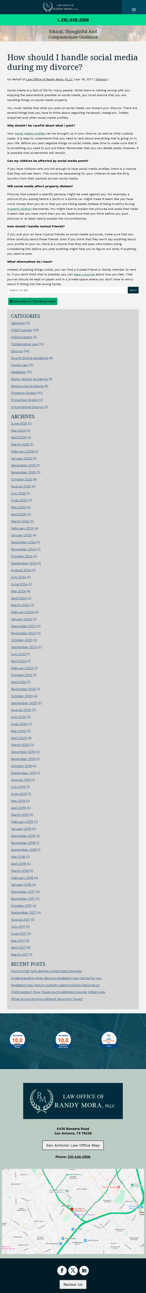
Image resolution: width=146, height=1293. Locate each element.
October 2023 (22, 640)
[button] (142, 1265)
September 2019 (23, 773)
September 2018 (23, 850)
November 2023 (23, 633)
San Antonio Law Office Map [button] (73, 1145)
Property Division (24, 393)
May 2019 (18, 801)
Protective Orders (24, 400)
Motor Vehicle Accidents (29, 379)
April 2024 (19, 598)
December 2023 (23, 626)
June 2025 (19, 500)
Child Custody (21, 330)
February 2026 (22, 451)
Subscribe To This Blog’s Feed (34, 301)
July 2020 (18, 717)
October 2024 (22, 556)
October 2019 (21, 766)
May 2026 (18, 430)
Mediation (18, 372)
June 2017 (19, 934)
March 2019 (20, 815)
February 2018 (22, 878)
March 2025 (20, 521)
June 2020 (19, 724)
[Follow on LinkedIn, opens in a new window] (84, 1270)
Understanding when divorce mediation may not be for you (56, 978)
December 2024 (23, 542)
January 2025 (21, 535)
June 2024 (19, 584)
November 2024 (23, 549)
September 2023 (24, 647)
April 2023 (19, 661)
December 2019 (23, 752)
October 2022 (22, 675)
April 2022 (19, 682)
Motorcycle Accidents (27, 386)
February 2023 (22, 668)
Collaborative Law (24, 344)
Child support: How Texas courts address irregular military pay (58, 992)
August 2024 (21, 570)
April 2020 (19, 738)
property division (19, 209)
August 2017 (20, 920)
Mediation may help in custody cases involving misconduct (55, 985)
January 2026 (21, 458)
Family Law (19, 365)
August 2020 (21, 710)
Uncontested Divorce (27, 407)
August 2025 (21, 486)
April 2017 (18, 947)
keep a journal (84, 274)
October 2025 (21, 479)
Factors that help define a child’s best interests (46, 971)
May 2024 (18, 591)
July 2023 (18, 654)
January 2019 (21, 829)
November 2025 (23, 472)
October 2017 (21, 906)
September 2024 (24, 563)
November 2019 (23, 759)
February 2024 (22, 612)
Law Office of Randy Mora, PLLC (49, 79)
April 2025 (18, 514)
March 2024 (20, 605)
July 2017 (18, 927)
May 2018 (18, 857)
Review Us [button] (73, 1284)
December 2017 (23, 892)
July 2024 (18, 577)
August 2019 (20, 780)
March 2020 (20, 745)
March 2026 (20, 444)
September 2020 (24, 703)
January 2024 (21, 619)
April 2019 (18, 808)
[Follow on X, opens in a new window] (73, 1270)
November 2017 (23, 899)
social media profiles (30, 133)
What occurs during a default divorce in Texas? (47, 999)
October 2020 (22, 696)
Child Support (22, 337)
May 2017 (18, 941)
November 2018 (23, 843)
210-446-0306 (75, 19)
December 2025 (23, 465)
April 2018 (18, 864)
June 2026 (19, 423)
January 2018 (21, 885)
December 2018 (23, 836)
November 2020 (23, 689)
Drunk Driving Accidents (29, 358)
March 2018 (20, 871)
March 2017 (20, 954)
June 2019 (19, 794)
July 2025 (18, 493)
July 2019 (18, 787)
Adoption (18, 323)
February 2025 (22, 528)
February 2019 (22, 822)
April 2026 (18, 437)
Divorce (101, 79)
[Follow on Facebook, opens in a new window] (62, 1270)
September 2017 (23, 912)
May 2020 (18, 731)
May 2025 (18, 507)
